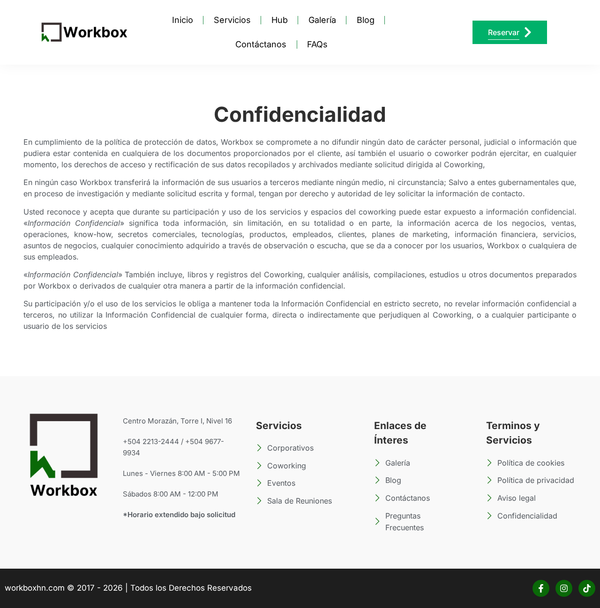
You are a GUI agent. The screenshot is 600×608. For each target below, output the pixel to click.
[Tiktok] (586, 588)
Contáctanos (260, 44)
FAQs (317, 44)
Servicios (232, 20)
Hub (279, 20)
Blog (366, 20)
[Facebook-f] (540, 588)
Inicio (182, 20)
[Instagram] (563, 588)
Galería (322, 20)
